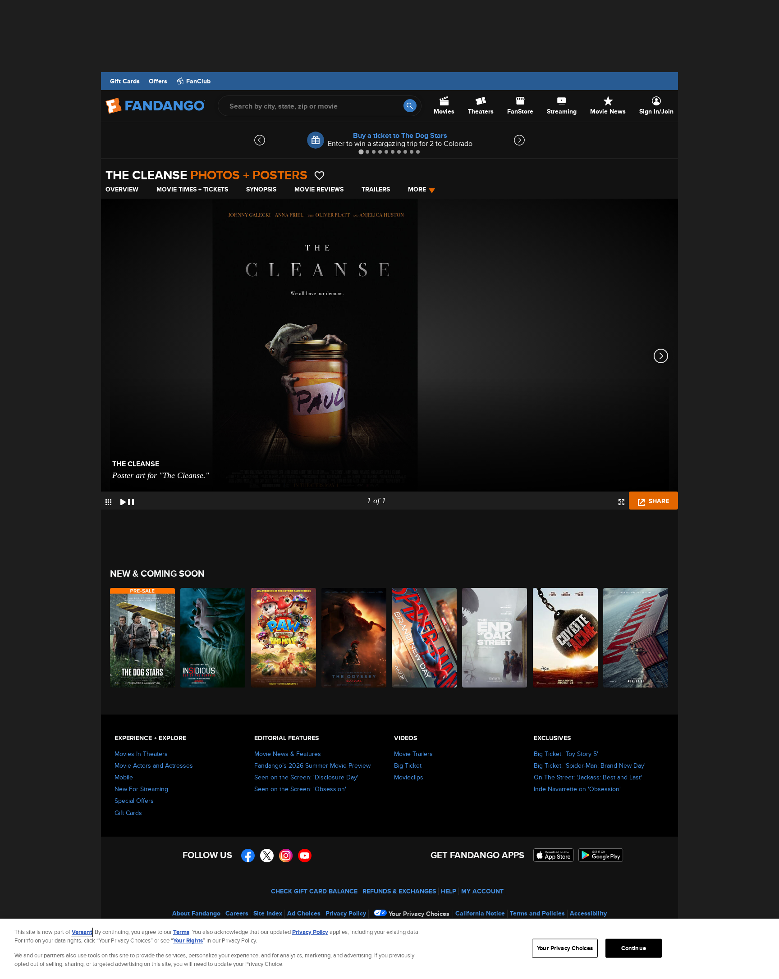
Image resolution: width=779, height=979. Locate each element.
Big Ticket (408, 765)
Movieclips (408, 777)
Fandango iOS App (553, 855)
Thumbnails (108, 502)
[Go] (410, 105)
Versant (82, 932)
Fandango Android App (600, 855)
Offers (158, 81)
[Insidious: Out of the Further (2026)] (213, 638)
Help (448, 891)
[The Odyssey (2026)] (354, 638)
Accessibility (588, 913)
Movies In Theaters (141, 753)
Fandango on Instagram (286, 855)
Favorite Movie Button (319, 175)
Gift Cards (125, 81)
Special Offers (134, 800)
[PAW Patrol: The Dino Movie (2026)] (284, 638)
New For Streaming (141, 788)
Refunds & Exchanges (399, 891)
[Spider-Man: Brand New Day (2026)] (425, 638)
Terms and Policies (537, 913)
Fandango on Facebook (248, 855)
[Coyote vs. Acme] (566, 638)
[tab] (360, 151)
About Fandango (196, 913)
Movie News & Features (287, 753)
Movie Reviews (319, 189)
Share (658, 500)
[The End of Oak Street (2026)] (495, 638)
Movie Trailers (413, 753)
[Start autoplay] (127, 501)
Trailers (376, 189)
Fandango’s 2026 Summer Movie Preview (312, 765)
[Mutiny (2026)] (636, 638)
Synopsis (261, 189)
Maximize (621, 502)
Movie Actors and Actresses (154, 765)
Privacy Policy (345, 913)
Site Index (267, 913)
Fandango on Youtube (305, 855)
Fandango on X (267, 855)
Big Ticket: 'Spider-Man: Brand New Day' (590, 765)
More (417, 189)
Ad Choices (304, 913)
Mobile (124, 777)
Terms (181, 932)
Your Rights (188, 940)
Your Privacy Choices (419, 914)
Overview (121, 189)
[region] (389, 949)
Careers (236, 913)
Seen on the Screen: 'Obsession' (300, 788)
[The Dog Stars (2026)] (143, 638)
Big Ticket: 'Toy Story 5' (566, 753)
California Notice (480, 913)
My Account (482, 891)
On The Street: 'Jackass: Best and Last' (588, 777)
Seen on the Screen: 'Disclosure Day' (306, 777)
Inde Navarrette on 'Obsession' (577, 788)
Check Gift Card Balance (314, 891)
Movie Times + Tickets (192, 189)
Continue (633, 948)
